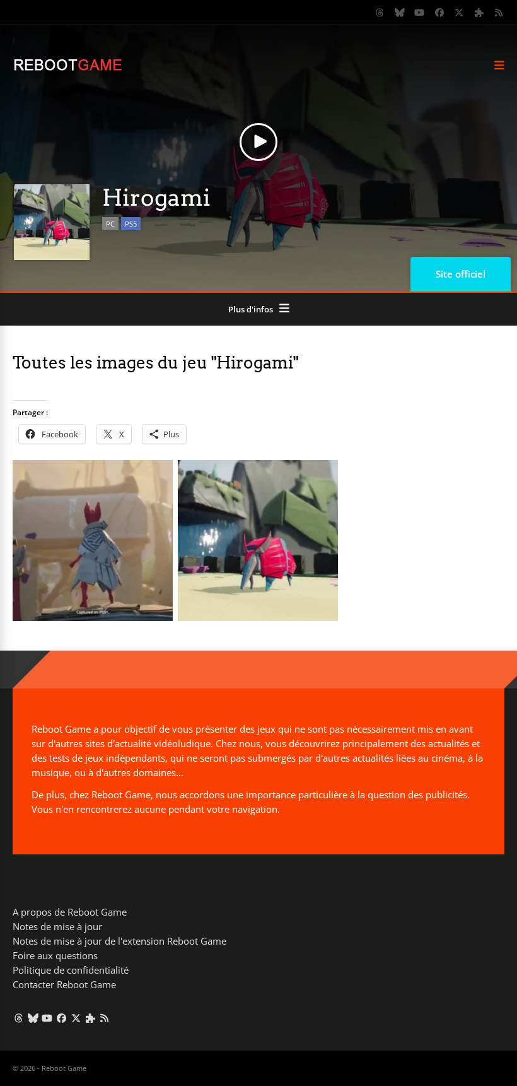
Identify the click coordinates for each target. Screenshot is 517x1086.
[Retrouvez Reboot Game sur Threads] (380, 12)
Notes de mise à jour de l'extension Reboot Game (119, 941)
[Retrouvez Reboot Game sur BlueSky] (399, 12)
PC (110, 223)
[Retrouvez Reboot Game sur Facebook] (439, 12)
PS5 (131, 223)
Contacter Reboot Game (64, 984)
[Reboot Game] (68, 69)
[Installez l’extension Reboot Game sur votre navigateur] (479, 12)
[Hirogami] (93, 617)
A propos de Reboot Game (70, 912)
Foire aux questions (55, 955)
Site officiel (460, 274)
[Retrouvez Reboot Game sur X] (459, 12)
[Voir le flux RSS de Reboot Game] (499, 12)
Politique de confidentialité (71, 970)
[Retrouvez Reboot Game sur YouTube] (420, 12)
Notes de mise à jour (57, 926)
